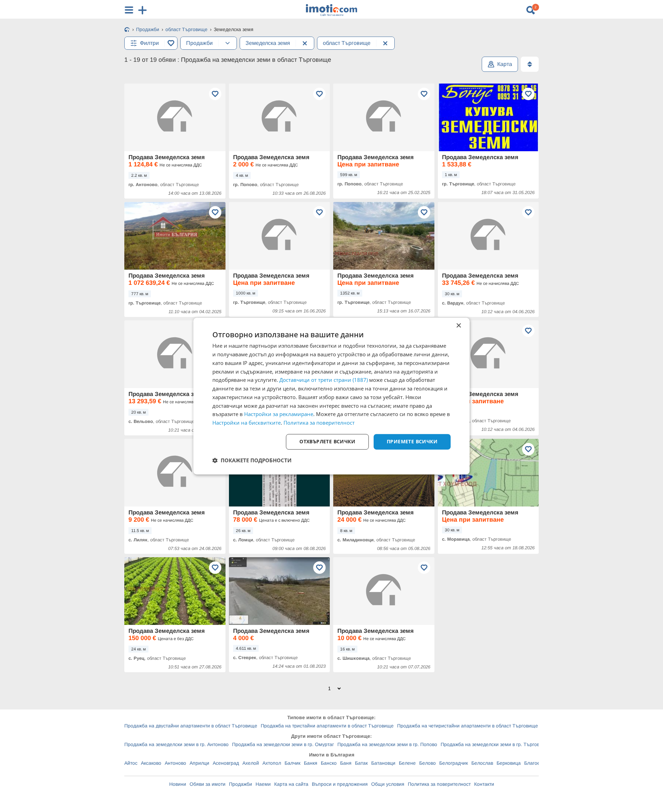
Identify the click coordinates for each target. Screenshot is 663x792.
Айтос (130, 763)
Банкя (310, 763)
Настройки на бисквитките (246, 422)
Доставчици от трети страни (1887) (323, 380)
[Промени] (228, 43)
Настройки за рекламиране (278, 414)
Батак (361, 763)
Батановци (383, 763)
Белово (427, 763)
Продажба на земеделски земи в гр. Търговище (495, 744)
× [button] (458, 325)
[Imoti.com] (127, 30)
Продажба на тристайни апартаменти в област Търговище (327, 725)
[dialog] (331, 396)
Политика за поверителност (439, 784)
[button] (251, 460)
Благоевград (538, 763)
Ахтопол (271, 763)
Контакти (484, 784)
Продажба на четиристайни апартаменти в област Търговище (467, 725)
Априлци (199, 763)
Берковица (509, 763)
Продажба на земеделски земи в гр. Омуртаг (283, 744)
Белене (407, 763)
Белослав (482, 763)
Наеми (263, 784)
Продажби (240, 784)
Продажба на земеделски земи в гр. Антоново (176, 744)
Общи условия (387, 784)
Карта (504, 64)
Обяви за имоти (207, 784)
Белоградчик (453, 763)
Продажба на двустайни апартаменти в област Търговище (190, 725)
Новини (177, 784)
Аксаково (151, 763)
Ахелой (250, 763)
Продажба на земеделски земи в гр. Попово (387, 744)
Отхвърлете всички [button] (327, 441)
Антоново (175, 763)
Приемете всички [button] (412, 441)
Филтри (149, 43)
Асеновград (226, 763)
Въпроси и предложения (340, 784)
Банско (329, 763)
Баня (346, 763)
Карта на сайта (291, 784)
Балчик (292, 763)
